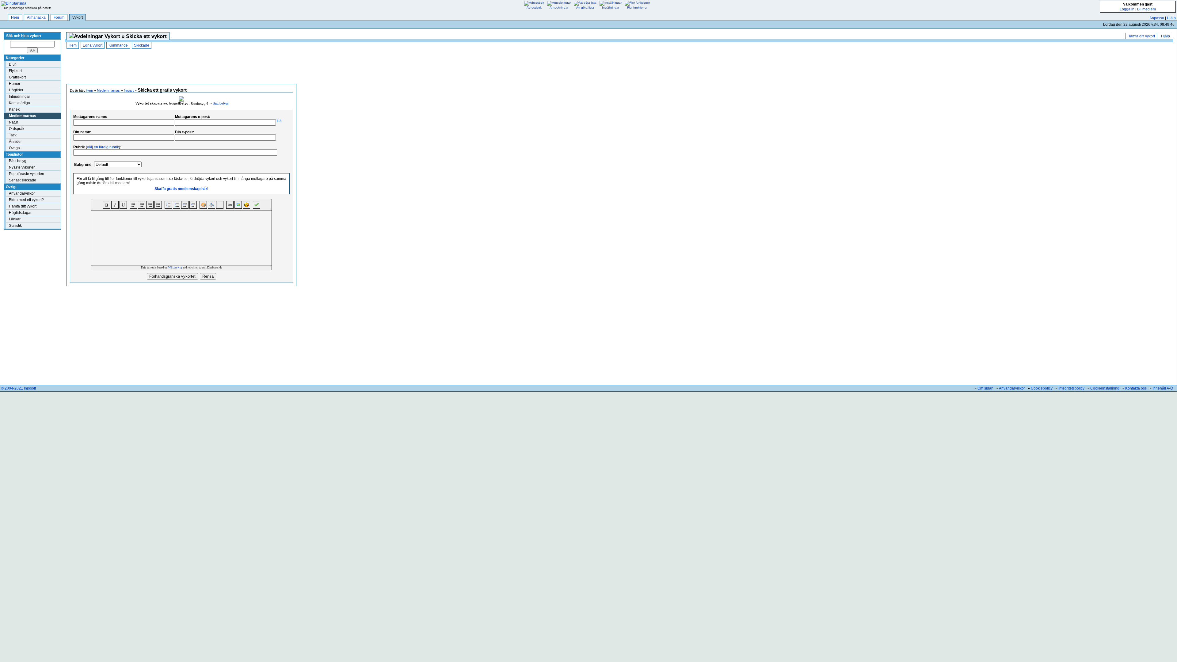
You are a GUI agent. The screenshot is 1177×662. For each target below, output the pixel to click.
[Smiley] (246, 205)
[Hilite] (211, 205)
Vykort (77, 17)
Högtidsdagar (20, 213)
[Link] (230, 205)
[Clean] (256, 205)
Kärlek (14, 109)
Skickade (141, 45)
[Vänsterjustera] (133, 205)
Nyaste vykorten (22, 167)
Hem (15, 17)
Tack (13, 135)
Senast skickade (22, 180)
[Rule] (219, 205)
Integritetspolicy (1071, 388)
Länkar (15, 219)
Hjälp (1171, 18)
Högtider (16, 90)
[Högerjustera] (150, 205)
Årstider (15, 141)
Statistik (15, 225)
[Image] (238, 205)
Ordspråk (16, 129)
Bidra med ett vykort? (26, 200)
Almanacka (36, 17)
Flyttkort (15, 71)
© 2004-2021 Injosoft (18, 388)
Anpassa (1156, 18)
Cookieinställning (1104, 388)
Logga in (1127, 9)
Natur (13, 122)
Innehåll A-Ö (1162, 388)
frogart (129, 90)
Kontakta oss (1136, 388)
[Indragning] (185, 205)
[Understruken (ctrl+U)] (123, 205)
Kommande (118, 45)
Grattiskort (17, 77)
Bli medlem (1146, 9)
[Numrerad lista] (168, 205)
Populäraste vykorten (26, 174)
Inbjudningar (19, 96)
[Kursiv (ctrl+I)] (115, 205)
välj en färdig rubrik (103, 147)
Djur (12, 64)
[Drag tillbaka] (193, 205)
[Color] (203, 205)
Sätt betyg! (221, 103)
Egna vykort (92, 45)
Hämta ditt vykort (22, 206)
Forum (59, 17)
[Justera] (158, 205)
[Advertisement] (181, 67)
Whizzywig (175, 267)
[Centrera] (141, 205)
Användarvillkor (22, 193)
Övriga (14, 148)
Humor (14, 84)
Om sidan (985, 388)
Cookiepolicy (1042, 388)
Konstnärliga (19, 103)
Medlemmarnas (22, 116)
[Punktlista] (176, 205)
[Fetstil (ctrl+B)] (106, 205)
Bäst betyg (17, 161)
